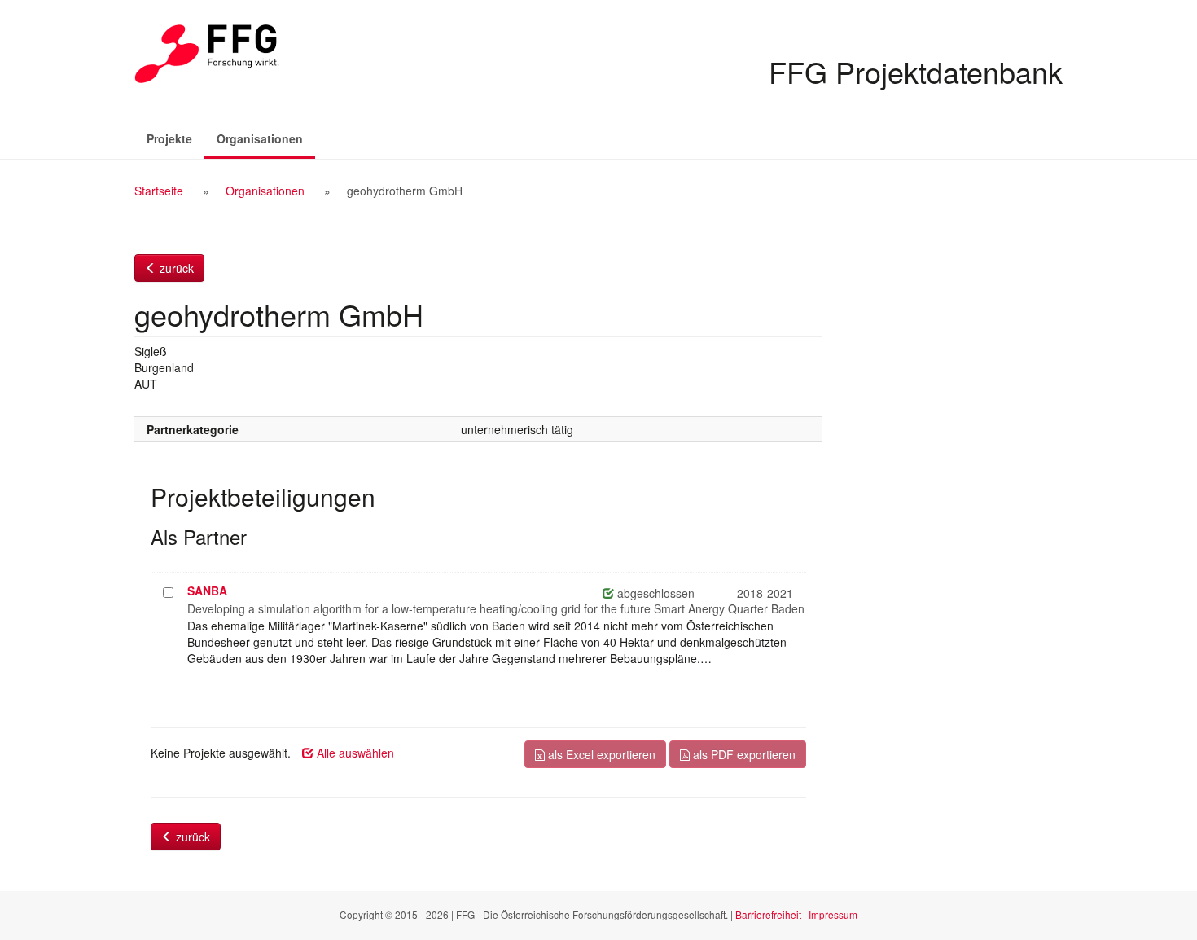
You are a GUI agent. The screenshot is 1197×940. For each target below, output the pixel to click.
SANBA (207, 590)
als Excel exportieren (600, 754)
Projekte (169, 138)
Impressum (833, 914)
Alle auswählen (354, 753)
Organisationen (266, 138)
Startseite (158, 190)
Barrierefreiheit (768, 914)
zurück (175, 268)
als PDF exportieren (743, 754)
